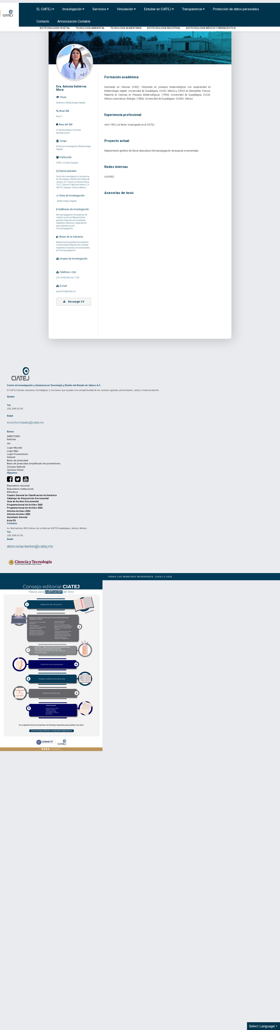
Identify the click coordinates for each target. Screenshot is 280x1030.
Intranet (11, 457)
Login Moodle (14, 447)
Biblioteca (12, 492)
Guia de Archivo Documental (23, 501)
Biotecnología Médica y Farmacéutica (211, 28)
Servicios (99, 9)
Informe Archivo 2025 (18, 514)
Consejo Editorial (16, 467)
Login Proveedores (17, 454)
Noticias (11, 439)
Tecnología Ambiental (90, 28)
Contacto (42, 21)
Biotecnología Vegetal (55, 28)
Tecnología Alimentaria (125, 28)
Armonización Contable (73, 21)
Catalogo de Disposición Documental (28, 498)
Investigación (72, 9)
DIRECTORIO (13, 436)
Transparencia (192, 9)
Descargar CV (75, 301)
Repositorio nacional (18, 485)
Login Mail (12, 451)
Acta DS (11, 520)
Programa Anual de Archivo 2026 (24, 508)
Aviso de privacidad (17, 460)
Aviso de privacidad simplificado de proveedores (33, 463)
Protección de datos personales (236, 9)
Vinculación (125, 9)
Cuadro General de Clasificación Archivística (32, 495)
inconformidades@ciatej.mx (25, 422)
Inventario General (17, 517)
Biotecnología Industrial (163, 28)
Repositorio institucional (20, 489)
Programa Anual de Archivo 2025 (24, 504)
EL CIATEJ (44, 9)
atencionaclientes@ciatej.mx (30, 546)
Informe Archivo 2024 (18, 511)
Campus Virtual (15, 470)
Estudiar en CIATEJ (158, 9)
